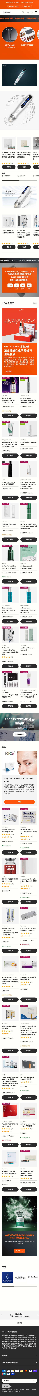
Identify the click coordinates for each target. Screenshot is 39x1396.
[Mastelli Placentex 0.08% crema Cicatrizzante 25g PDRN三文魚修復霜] (10, 915)
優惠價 (19, 802)
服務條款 (10, 1389)
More (18, 1251)
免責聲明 (28, 1389)
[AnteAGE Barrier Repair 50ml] (28, 429)
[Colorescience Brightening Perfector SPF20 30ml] (28, 595)
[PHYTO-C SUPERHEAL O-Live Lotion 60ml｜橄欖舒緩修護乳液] (28, 511)
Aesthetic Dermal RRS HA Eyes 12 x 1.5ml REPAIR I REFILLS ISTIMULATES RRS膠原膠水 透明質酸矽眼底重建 (28, 1030)
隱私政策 (11, 1391)
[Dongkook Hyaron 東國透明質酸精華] (28, 964)
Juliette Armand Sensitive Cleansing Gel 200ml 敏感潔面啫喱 (28, 695)
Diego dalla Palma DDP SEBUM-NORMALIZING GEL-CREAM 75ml (10, 444)
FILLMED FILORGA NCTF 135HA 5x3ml (10, 1125)
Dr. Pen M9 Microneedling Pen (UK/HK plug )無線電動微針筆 (10, 651)
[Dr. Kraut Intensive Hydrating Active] (28, 553)
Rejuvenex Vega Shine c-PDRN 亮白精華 (27, 1125)
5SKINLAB (17, 1391)
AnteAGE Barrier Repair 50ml (28, 443)
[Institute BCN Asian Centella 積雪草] (28, 1064)
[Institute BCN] (27, 34)
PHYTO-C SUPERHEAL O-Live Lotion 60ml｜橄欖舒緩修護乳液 (28, 526)
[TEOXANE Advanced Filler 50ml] (10, 511)
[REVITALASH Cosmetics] (10, 34)
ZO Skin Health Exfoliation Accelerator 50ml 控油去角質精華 (28, 400)
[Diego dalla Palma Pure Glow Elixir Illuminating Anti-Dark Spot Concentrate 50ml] (28, 469)
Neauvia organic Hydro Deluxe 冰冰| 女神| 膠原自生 (28, 881)
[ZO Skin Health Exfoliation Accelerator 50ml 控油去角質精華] (28, 385)
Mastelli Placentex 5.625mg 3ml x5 (8, 831)
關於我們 (34, 1389)
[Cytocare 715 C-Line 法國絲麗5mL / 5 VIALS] (28, 915)
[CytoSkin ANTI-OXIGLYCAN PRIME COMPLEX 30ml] (10, 385)
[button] (32, 12)
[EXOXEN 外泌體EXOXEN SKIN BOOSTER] (10, 866)
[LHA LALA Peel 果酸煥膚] (19, 325)
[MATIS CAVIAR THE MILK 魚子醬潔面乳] (10, 469)
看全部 (35, 303)
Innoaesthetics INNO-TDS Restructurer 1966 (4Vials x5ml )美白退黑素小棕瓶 (10, 980)
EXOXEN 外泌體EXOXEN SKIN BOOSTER (10, 880)
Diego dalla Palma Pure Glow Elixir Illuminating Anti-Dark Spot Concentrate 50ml (28, 485)
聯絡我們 (4, 1389)
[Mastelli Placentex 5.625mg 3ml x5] (10, 816)
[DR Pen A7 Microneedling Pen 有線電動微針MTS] (10, 679)
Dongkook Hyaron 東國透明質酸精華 (28, 978)
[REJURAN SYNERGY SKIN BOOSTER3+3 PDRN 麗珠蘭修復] (28, 1158)
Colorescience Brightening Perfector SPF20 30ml (27, 610)
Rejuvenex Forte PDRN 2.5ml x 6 (9, 1027)
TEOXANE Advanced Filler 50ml (9, 525)
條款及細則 (4, 1391)
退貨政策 (22, 1389)
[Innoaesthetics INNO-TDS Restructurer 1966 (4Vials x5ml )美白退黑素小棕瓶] (10, 964)
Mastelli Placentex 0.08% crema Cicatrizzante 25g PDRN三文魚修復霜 (10, 931)
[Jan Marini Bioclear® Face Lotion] (28, 635)
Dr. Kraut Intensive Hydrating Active (26, 567)
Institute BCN (27, 45)
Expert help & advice (22, 1316)
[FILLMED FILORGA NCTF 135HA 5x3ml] (10, 1111)
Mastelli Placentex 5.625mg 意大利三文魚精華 (28, 832)
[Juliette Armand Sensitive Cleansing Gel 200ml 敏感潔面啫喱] (28, 679)
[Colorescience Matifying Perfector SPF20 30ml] (10, 595)
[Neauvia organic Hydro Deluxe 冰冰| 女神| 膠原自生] (28, 866)
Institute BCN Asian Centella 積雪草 (27, 1078)
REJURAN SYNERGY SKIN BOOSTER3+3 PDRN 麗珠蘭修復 (27, 1173)
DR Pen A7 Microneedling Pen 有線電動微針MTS (10, 695)
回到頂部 (19, 1323)
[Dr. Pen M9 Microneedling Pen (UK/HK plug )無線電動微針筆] (10, 635)
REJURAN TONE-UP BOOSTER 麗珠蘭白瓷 (9, 1172)
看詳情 (9, 167)
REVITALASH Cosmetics (10, 46)
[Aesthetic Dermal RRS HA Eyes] (19, 763)
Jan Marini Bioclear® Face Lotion (27, 649)
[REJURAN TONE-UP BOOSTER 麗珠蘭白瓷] (10, 1158)
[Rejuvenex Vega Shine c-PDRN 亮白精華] (28, 1111)
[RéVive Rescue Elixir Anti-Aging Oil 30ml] (10, 553)
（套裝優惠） (8, 371)
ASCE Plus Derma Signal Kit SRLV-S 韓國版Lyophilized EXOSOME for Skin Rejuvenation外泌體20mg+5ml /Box (10, 1081)
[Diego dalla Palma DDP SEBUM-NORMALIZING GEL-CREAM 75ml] (10, 429)
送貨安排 (16, 1389)
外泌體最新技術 (19, 734)
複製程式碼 (27, 6)
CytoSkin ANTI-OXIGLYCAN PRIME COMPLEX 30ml (8, 400)
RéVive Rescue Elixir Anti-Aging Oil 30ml (9, 567)
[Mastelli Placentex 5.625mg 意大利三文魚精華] (28, 816)
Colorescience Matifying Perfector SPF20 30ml (9, 610)
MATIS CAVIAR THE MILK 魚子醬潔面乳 (8, 483)
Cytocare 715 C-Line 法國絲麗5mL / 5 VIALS (28, 929)
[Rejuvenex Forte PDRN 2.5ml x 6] (10, 1013)
